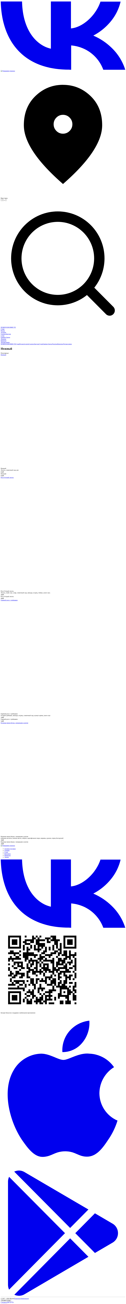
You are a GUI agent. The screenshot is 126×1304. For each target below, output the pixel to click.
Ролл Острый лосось (7, 477)
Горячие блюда (5, 337)
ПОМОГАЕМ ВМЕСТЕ (8, 327)
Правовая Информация (21, 1298)
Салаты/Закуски (6, 334)
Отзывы (7, 850)
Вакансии (7, 855)
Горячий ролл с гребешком (9, 600)
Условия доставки (10, 849)
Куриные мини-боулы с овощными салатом (14, 723)
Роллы (3, 330)
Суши (2, 329)
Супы (2, 335)
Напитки (3, 340)
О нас (6, 852)
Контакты (7, 854)
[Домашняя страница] (8, 71)
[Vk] (63, 69)
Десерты (3, 339)
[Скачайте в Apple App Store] (63, 1169)
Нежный (3, 355)
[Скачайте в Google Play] (63, 1295)
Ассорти (3, 332)
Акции (6, 857)
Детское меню (5, 342)
